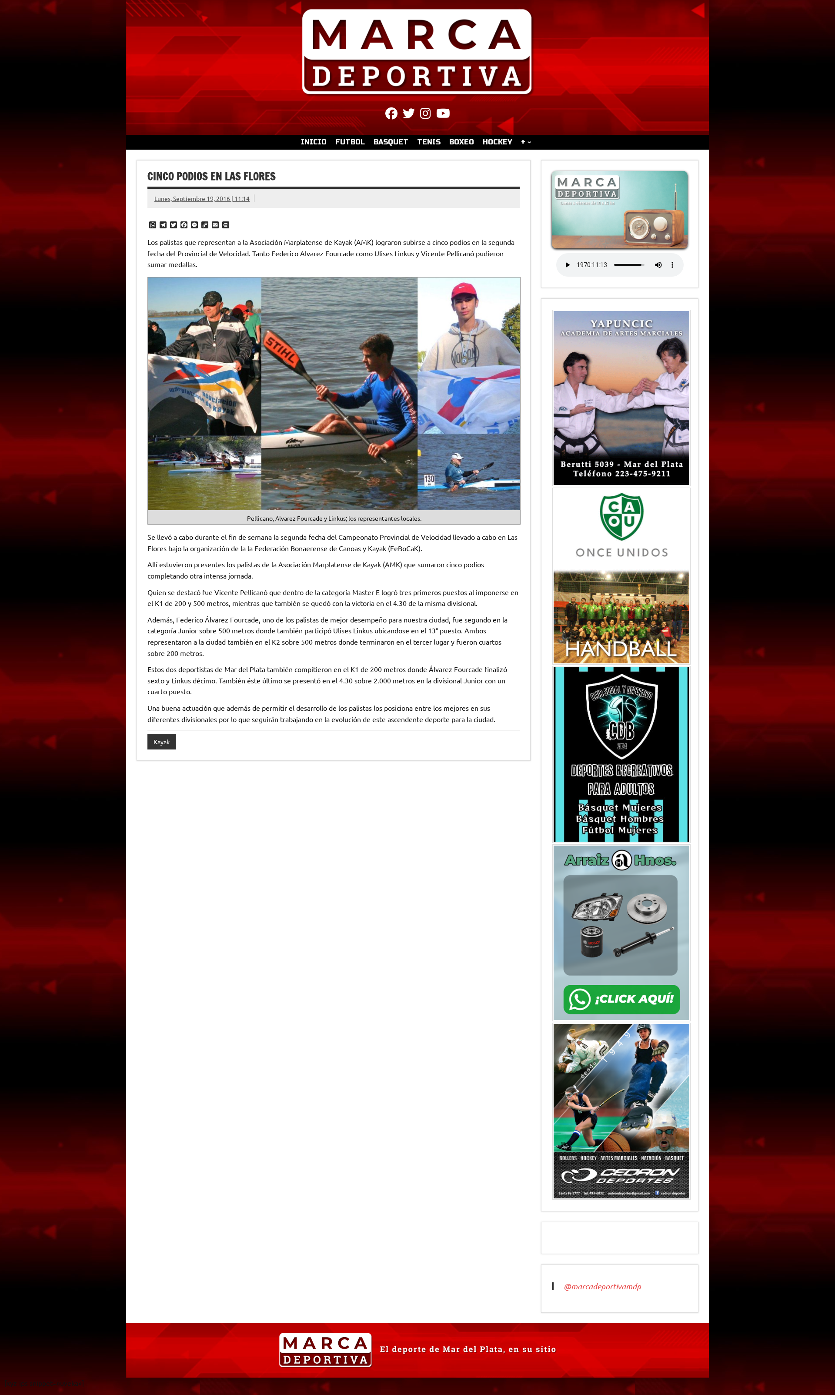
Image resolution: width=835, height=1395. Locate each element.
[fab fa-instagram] (425, 114)
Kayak (162, 742)
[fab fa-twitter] (409, 114)
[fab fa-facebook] (391, 114)
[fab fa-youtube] (443, 114)
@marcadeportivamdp (602, 1286)
